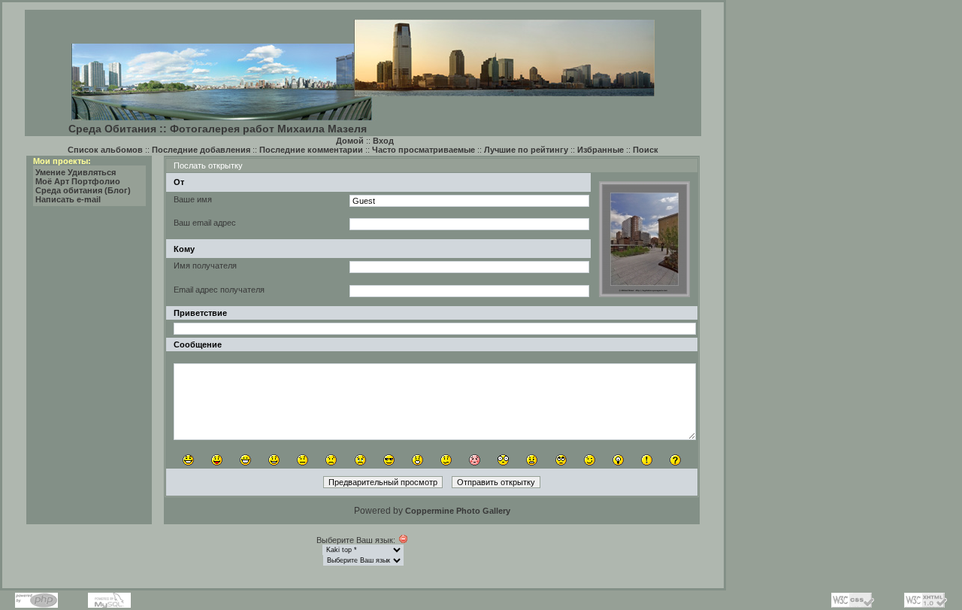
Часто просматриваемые (423, 149)
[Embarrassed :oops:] (474, 460)
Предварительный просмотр (382, 482)
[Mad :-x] (531, 460)
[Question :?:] (675, 460)
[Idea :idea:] (618, 460)
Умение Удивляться (75, 172)
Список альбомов (105, 149)
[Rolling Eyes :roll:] (561, 460)
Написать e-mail (68, 199)
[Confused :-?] (446, 460)
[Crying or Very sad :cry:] (360, 460)
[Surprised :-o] (417, 460)
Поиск (645, 149)
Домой (350, 140)
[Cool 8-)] (389, 460)
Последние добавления (201, 149)
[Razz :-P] (216, 460)
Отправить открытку (496, 482)
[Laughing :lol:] (188, 460)
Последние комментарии (311, 149)
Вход (383, 140)
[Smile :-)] (274, 460)
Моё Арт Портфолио (77, 181)
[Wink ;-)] (589, 460)
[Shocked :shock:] (503, 460)
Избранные (600, 149)
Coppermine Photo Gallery (457, 510)
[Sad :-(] (331, 460)
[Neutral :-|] (302, 460)
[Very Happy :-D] (245, 460)
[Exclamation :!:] (646, 460)
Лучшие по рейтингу (526, 149)
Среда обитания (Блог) (83, 190)
